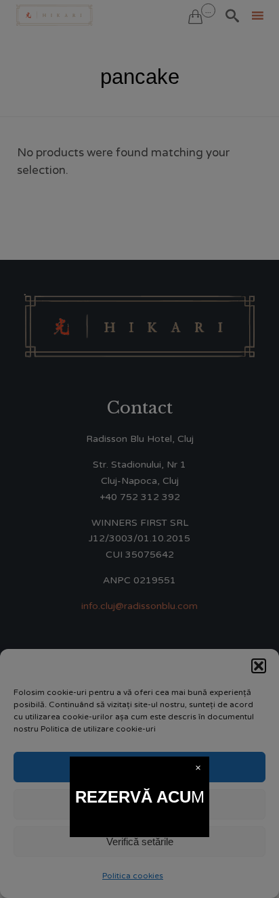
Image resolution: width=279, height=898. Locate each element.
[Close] (198, 767)
